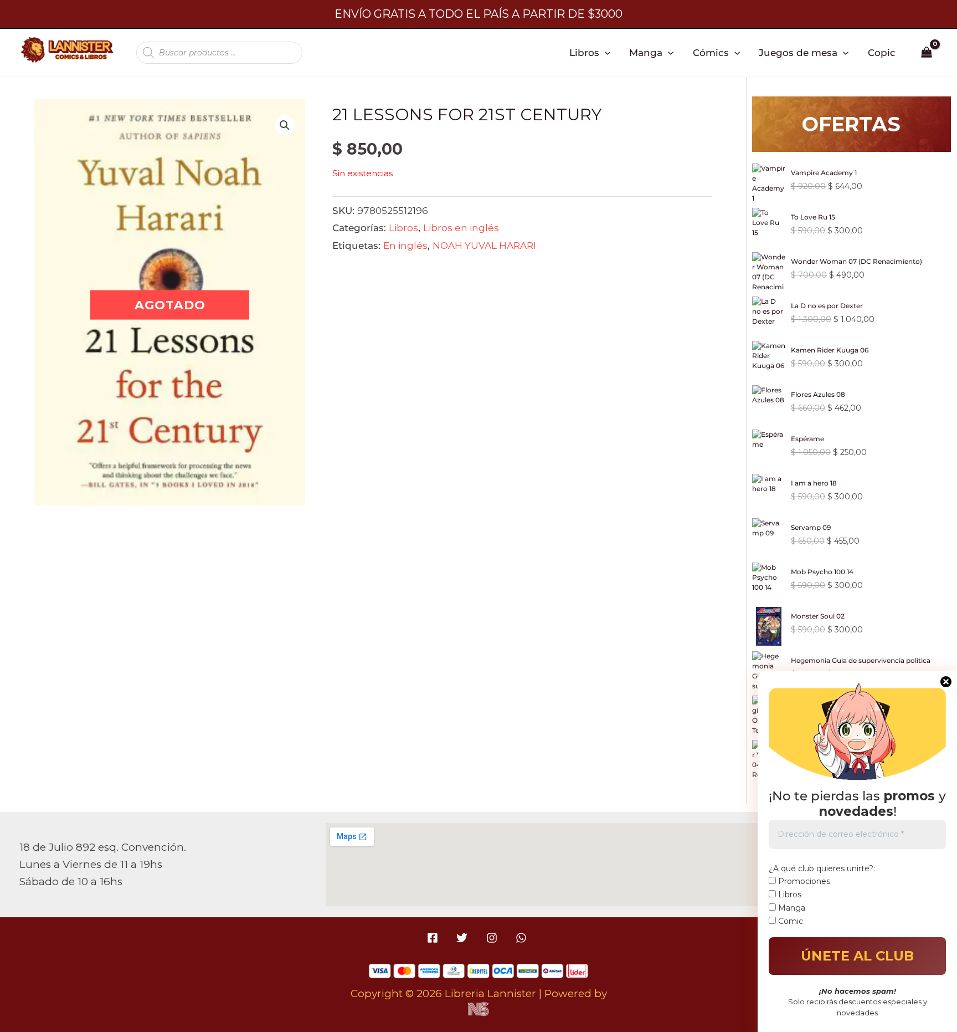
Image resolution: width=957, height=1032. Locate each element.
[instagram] (493, 937)
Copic (882, 52)
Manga (645, 52)
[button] (604, 52)
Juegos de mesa (798, 52)
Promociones (803, 881)
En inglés (405, 245)
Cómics (711, 52)
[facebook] (434, 937)
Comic (789, 921)
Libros (584, 52)
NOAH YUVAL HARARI (484, 245)
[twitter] (463, 937)
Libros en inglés (461, 227)
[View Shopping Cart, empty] (927, 52)
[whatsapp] (522, 937)
